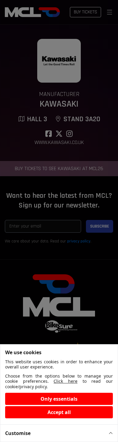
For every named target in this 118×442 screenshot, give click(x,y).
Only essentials (59, 399)
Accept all (59, 412)
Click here (65, 381)
